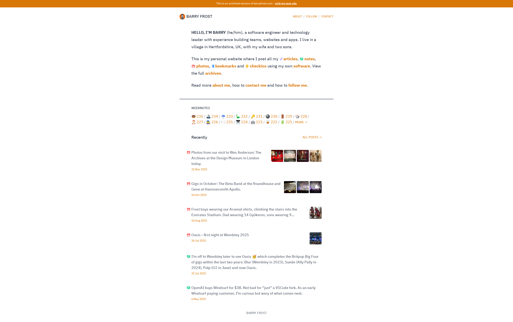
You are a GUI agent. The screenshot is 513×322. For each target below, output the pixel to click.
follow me (297, 85)
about (298, 16)
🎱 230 (271, 116)
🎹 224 (242, 122)
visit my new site (286, 3)
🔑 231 (257, 116)
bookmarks (225, 66)
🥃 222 (271, 122)
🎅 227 (197, 122)
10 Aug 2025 (199, 220)
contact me (255, 85)
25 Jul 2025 (198, 273)
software (301, 66)
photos (202, 66)
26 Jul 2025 (198, 240)
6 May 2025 (198, 299)
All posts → (312, 137)
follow (312, 16)
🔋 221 (286, 122)
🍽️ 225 (227, 122)
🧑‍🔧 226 (212, 122)
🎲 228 (301, 116)
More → (301, 122)
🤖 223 (257, 122)
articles (290, 59)
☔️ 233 (227, 116)
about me (221, 85)
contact (327, 16)
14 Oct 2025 (199, 195)
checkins (258, 66)
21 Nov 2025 (199, 169)
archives (213, 73)
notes (309, 59)
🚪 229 (286, 116)
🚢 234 (212, 116)
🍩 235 (197, 116)
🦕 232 (242, 116)
